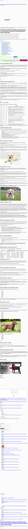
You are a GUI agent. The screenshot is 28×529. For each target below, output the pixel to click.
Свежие (2, 431)
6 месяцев (1, 115)
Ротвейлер (5, 12)
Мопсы (5, 9)
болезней (19, 137)
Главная (3, 6)
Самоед (5, 23)
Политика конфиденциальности (5, 3)
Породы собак (5, 7)
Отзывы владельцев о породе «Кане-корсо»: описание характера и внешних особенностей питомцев (13, 399)
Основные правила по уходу (5, 44)
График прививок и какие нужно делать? (7, 48)
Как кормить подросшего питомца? (6, 47)
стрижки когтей (5, 274)
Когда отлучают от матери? (5, 53)
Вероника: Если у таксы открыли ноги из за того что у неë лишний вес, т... (10, 467)
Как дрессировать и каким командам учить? (7, 51)
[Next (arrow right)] (1, 528)
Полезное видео (4, 54)
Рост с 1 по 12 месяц (4, 43)
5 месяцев (1, 113)
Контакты (3, 2)
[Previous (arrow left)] (0, 528)
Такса (5, 16)
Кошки (3, 26)
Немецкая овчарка (7, 15)
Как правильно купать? (5, 49)
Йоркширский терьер (7, 8)
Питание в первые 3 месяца (5, 46)
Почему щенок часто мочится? (6, 45)
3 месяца (1, 110)
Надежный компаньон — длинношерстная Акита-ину (8, 497)
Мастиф (5, 21)
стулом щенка (6, 135)
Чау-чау (5, 25)
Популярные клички (4, 52)
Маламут (5, 20)
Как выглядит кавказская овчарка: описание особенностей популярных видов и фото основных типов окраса (14, 499)
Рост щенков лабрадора (3, 125)
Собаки (3, 27)
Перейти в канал (24, 60)
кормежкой (8, 131)
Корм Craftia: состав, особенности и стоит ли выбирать (8, 453)
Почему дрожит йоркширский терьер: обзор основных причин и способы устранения (12, 441)
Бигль (5, 11)
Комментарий (2, 423)
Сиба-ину (5, 24)
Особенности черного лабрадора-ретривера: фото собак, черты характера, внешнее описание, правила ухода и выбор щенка (13, 523)
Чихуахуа (5, 13)
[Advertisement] (14, 383)
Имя (0, 424)
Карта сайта (3, 1)
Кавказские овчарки (7, 14)
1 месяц (1, 107)
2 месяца (1, 109)
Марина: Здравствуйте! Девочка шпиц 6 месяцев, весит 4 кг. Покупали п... (10, 461)
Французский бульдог (7, 10)
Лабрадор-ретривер (7, 19)
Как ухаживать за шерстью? (5, 50)
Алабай (5, 18)
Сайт (0, 427)
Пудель (5, 22)
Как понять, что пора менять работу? (6, 451)
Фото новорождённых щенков (6, 42)
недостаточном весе (5, 133)
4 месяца (1, 112)
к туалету (6, 168)
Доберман (5, 17)
